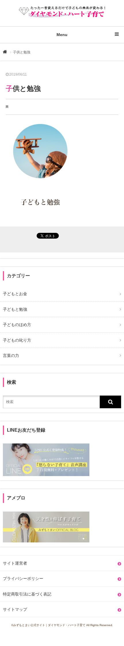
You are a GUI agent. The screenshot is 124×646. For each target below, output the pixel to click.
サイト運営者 (15, 563)
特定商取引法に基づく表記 (27, 594)
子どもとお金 (15, 293)
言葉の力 (11, 355)
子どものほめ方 (17, 324)
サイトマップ (15, 609)
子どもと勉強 (15, 309)
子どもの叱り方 (17, 340)
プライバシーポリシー (23, 578)
